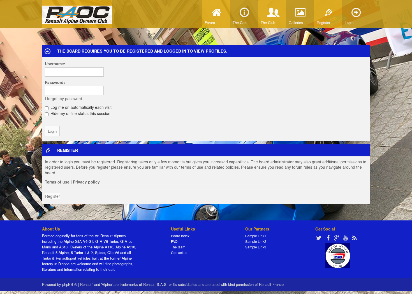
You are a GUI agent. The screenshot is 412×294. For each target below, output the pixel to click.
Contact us (179, 252)
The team (178, 246)
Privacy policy (86, 182)
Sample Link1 (255, 235)
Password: (55, 82)
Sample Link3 (255, 246)
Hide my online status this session (79, 113)
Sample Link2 (255, 241)
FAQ (174, 241)
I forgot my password (63, 98)
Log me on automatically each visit (80, 107)
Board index (180, 235)
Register (52, 196)
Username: (55, 63)
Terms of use (57, 182)
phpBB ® (69, 284)
